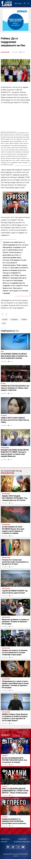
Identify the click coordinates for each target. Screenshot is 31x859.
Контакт (4, 842)
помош (5, 319)
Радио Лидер (6, 3)
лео (4, 323)
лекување (15, 319)
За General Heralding (22, 842)
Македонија (5, 52)
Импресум (5, 839)
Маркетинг (22, 839)
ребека (24, 319)
